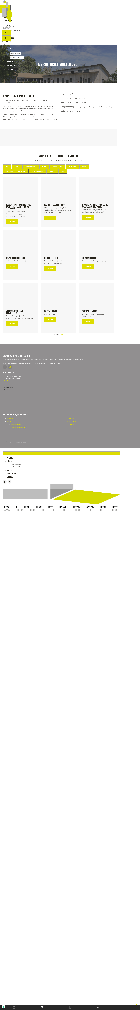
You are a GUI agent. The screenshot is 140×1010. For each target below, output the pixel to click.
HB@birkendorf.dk (8, 387)
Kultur (44, 166)
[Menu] (6, 32)
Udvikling (52, 171)
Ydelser (9, 48)
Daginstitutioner (30, 166)
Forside (8, 44)
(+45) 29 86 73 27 (8, 389)
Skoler (84, 166)
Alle (7, 166)
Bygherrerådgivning (16, 57)
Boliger (17, 166)
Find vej (5, 380)
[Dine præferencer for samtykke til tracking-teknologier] (3, 1006)
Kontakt (11, 69)
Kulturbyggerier (57, 166)
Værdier (10, 62)
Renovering (72, 166)
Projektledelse (15, 53)
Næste (62, 334)
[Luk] (61, 453)
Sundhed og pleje (37, 171)
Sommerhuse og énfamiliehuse (16, 171)
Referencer (11, 65)
